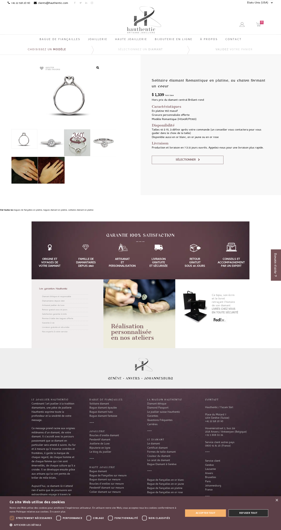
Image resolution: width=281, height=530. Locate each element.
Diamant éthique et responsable (56, 296)
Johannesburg (158, 378)
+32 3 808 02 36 (214, 435)
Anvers (133, 378)
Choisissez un (47, 50)
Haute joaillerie (102, 467)
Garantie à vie (48, 323)
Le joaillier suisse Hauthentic (163, 412)
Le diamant (153, 444)
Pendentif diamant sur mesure (106, 488)
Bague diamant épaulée (103, 408)
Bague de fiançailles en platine (164, 488)
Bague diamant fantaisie (103, 416)
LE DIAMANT (155, 439)
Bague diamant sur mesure (104, 480)
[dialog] (140, 513)
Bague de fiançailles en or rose (165, 492)
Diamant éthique (156, 404)
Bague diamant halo (101, 412)
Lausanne (210, 469)
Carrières (152, 424)
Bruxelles (210, 477)
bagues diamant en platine (55, 210)
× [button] (276, 500)
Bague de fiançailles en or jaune (165, 484)
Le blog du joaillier (100, 452)
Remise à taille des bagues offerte (57, 318)
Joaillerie (97, 431)
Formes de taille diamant (161, 452)
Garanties (152, 416)
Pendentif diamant (99, 440)
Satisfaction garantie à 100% (54, 314)
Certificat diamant (157, 448)
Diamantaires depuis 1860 (53, 301)
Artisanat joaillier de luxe (53, 305)
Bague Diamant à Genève (161, 464)
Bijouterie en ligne (99, 448)
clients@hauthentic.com (53, 3)
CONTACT (212, 399)
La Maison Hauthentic (164, 399)
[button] (94, 525)
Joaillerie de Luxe (99, 444)
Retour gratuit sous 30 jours (54, 310)
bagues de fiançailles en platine (28, 210)
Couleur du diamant (158, 456)
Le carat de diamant (158, 460)
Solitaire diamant (99, 404)
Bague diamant (98, 471)
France (209, 490)
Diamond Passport (157, 408)
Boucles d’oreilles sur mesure (106, 484)
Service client (212, 461)
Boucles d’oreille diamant (104, 436)
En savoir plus (57, 511)
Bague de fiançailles (106, 399)
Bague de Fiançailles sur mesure (108, 476)
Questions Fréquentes (159, 420)
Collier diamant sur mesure (105, 492)
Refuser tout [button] (248, 513)
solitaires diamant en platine (80, 210)
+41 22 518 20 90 (20, 3)
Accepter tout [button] (205, 513)
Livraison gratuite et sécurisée (55, 327)
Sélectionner (186, 160)
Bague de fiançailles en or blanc (165, 480)
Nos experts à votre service (54, 332)
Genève (115, 378)
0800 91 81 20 (213, 446)
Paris (208, 482)
